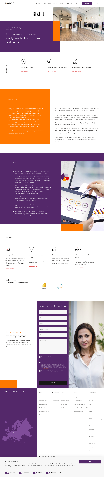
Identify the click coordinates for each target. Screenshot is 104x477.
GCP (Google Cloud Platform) (94, 447)
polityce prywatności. (60, 359)
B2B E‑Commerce (64, 404)
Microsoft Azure (91, 443)
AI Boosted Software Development (43, 398)
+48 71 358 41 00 (48, 457)
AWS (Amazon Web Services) (94, 440)
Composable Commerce (65, 400)
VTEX (90, 404)
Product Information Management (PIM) (81, 407)
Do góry (101, 420)
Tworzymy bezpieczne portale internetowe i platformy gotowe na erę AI (66, 398)
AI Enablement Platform (78, 400)
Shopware (91, 407)
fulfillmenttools (91, 436)
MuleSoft (90, 415)
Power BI (90, 418)
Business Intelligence (43, 404)
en (94, 3)
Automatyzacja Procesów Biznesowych (80, 415)
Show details (63, 473)
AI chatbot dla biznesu (43, 400)
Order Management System (78, 411)
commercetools (91, 429)
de (98, 3)
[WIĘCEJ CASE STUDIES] (44, 286)
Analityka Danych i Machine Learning (44, 413)
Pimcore (90, 422)
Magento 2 (91, 400)
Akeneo (90, 425)
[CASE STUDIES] (60, 286)
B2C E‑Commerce (64, 407)
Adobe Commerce (92, 397)
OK (90, 461)
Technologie (93, 393)
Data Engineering (42, 407)
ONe (89, 450)
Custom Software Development (79, 404)
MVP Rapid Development (78, 397)
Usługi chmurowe (55, 400)
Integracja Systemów (56, 397)
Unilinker (90, 411)
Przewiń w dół (6, 69)
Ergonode (90, 432)
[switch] (20, 473)
